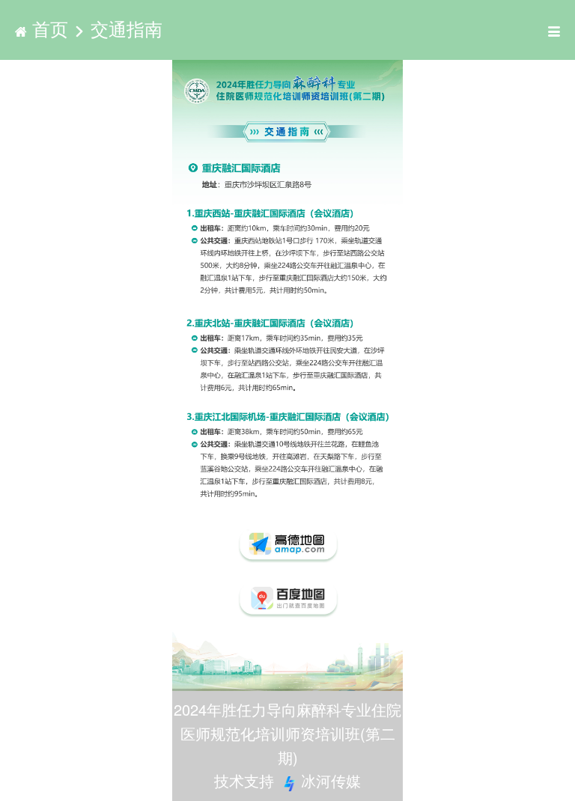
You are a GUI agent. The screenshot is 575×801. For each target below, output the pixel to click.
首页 (50, 28)
